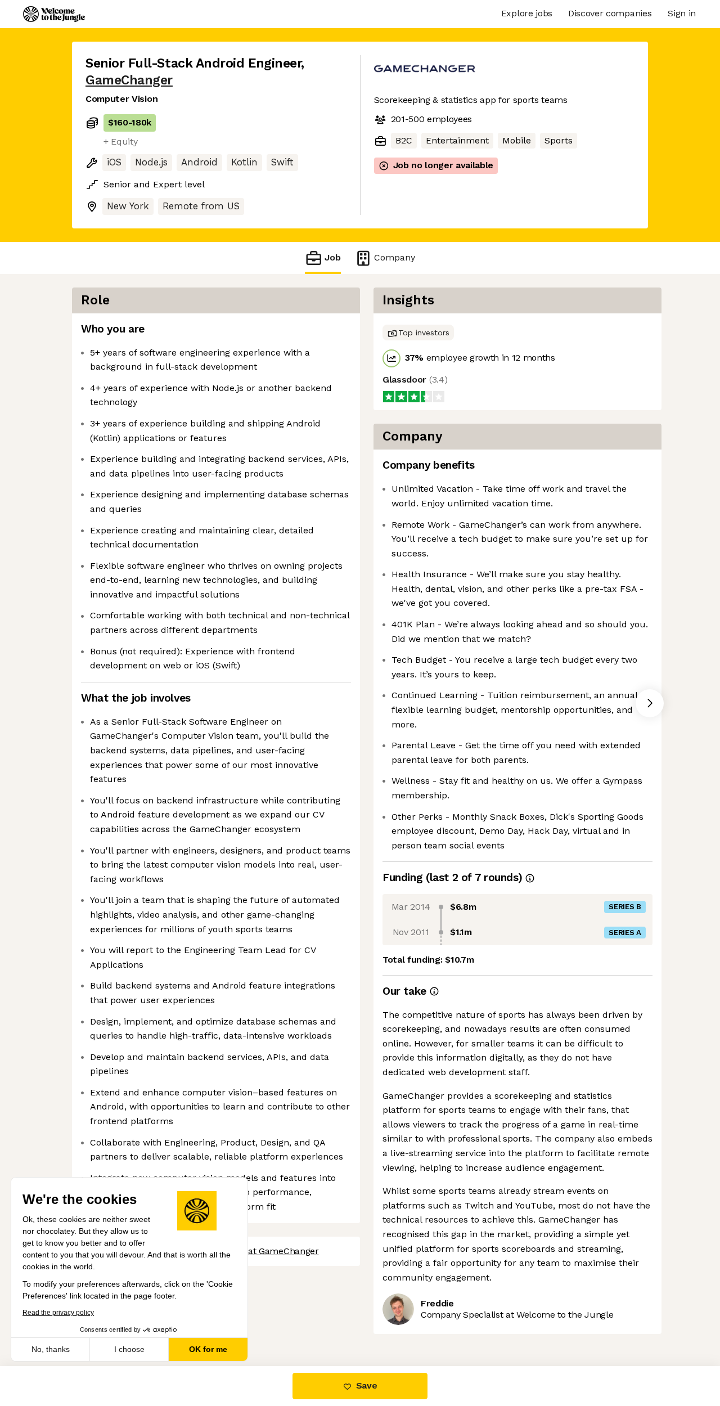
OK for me (208, 1349)
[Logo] (54, 14)
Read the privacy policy (58, 1313)
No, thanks (51, 1349)
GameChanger (129, 80)
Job (333, 257)
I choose (129, 1349)
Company (394, 257)
